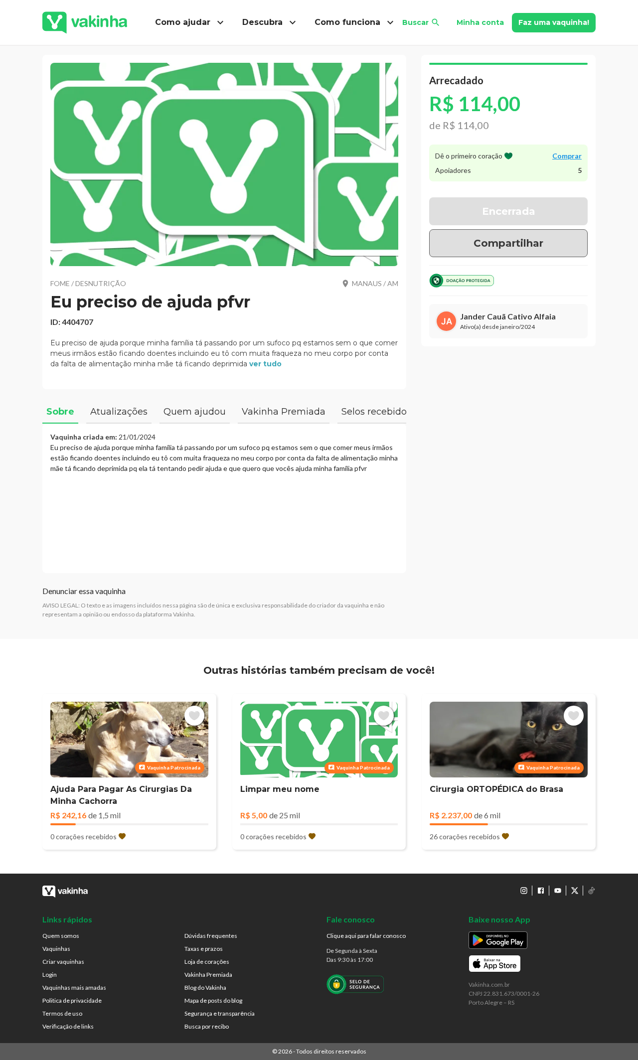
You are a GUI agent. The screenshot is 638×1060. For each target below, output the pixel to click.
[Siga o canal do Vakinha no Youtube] (558, 891)
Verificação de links (68, 1026)
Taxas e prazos (203, 948)
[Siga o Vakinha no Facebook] (541, 891)
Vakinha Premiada (208, 974)
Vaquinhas (56, 948)
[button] (224, 164)
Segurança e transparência (219, 1013)
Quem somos (60, 935)
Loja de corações (206, 961)
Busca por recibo (206, 1026)
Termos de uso (62, 1013)
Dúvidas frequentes (210, 935)
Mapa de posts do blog (213, 1000)
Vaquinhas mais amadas (74, 987)
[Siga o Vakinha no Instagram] (524, 891)
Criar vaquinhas (63, 961)
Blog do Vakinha (205, 987)
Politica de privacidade (72, 1000)
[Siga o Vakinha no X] (575, 891)
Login (49, 974)
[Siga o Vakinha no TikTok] (592, 891)
